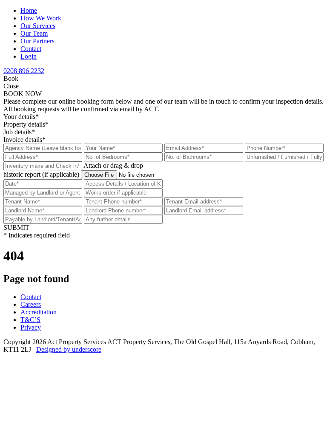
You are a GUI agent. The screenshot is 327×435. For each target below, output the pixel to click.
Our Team (34, 33)
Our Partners (37, 41)
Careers (30, 304)
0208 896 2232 (23, 70)
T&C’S (30, 319)
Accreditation (38, 312)
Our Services (37, 25)
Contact (30, 48)
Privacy (30, 327)
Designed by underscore (68, 349)
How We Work (40, 18)
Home (28, 10)
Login (28, 56)
